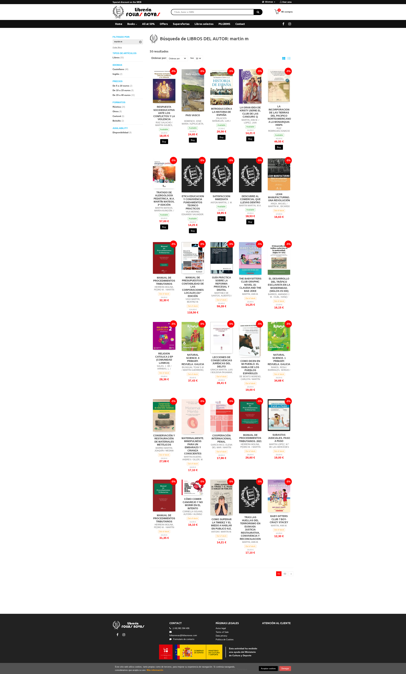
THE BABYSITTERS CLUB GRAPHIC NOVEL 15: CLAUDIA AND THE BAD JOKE (250, 284)
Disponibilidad (122, 132)
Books (131, 23)
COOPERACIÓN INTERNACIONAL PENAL (221, 438)
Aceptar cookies (268, 668)
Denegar (285, 668)
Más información (155, 670)
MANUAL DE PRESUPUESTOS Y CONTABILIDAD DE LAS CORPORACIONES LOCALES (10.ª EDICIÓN (193, 286)
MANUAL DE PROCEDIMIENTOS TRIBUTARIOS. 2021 (250, 438)
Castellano (120, 69)
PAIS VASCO (193, 115)
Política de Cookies (225, 639)
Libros (118, 57)
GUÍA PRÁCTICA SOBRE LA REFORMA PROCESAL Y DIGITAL (221, 283)
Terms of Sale (222, 632)
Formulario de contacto (183, 639)
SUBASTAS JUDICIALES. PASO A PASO (279, 437)
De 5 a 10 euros (122, 85)
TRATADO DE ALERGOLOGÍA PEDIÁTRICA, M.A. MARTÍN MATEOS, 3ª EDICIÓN (164, 198)
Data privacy (221, 636)
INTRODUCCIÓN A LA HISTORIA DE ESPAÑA (221, 111)
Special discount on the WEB (127, 2)
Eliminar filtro (140, 42)
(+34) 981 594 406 (181, 628)
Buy (164, 141)
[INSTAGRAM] (289, 23)
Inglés (117, 74)
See (192, 58)
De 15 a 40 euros (124, 95)
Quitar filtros (117, 47)
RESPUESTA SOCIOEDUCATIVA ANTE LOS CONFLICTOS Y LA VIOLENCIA (164, 113)
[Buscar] (258, 12)
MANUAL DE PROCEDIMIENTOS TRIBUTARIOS (164, 280)
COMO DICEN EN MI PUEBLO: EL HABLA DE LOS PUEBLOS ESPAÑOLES (250, 367)
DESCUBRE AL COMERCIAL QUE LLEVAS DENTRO (250, 199)
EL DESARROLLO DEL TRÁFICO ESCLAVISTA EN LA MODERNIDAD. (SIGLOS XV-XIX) (279, 284)
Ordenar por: (159, 58)
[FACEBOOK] (283, 23)
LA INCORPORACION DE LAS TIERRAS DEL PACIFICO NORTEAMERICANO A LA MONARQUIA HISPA (279, 115)
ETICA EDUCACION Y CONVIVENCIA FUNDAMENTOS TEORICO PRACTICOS (193, 202)
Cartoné (118, 116)
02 (285, 573)
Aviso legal (221, 628)
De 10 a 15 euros (123, 90)
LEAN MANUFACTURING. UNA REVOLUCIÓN (279, 197)
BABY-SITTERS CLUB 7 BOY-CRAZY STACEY (279, 519)
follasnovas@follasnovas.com (183, 635)
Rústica (119, 107)
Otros (117, 111)
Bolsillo (118, 120)
